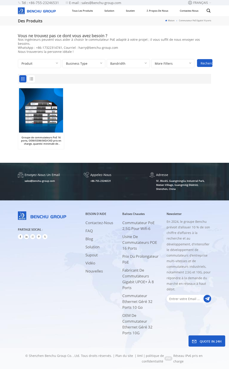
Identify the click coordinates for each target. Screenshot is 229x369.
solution (92, 246)
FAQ (89, 230)
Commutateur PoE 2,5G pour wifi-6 (138, 225)
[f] (20, 236)
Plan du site (124, 356)
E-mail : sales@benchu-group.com (95, 2)
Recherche (206, 63)
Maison (171, 20)
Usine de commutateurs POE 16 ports (139, 242)
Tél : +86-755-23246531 (40, 2)
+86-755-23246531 (100, 180)
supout (91, 254)
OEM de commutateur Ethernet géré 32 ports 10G (137, 324)
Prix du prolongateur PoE (140, 259)
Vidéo (90, 263)
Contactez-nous (189, 10)
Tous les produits (82, 10)
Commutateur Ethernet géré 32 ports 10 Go (137, 301)
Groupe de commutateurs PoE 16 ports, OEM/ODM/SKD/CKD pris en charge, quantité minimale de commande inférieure (41, 141)
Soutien (130, 10)
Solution (109, 10)
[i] (26, 236)
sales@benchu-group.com (40, 180)
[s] (32, 236)
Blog (89, 238)
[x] (44, 236)
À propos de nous (157, 10)
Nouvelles (94, 271)
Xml (140, 356)
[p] (38, 236)
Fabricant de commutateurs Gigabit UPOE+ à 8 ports (138, 279)
